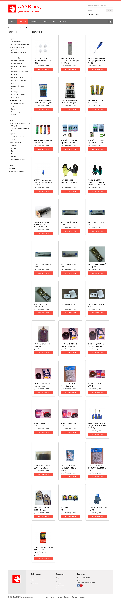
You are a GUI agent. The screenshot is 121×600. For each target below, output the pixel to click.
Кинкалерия (14, 92)
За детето (12, 134)
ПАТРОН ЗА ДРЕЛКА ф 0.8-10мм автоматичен (42, 385)
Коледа (13, 157)
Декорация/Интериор (17, 86)
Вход (109, 11)
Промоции (33, 21)
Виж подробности (43, 69)
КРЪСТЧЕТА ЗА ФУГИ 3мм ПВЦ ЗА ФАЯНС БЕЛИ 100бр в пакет (97, 468)
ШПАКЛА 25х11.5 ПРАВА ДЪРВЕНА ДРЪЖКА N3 (42, 467)
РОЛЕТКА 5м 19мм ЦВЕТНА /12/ (69, 509)
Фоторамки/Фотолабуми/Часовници (18, 68)
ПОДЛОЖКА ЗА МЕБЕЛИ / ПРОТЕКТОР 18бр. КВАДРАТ (43, 102)
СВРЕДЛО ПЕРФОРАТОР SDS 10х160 (43, 265)
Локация (44, 21)
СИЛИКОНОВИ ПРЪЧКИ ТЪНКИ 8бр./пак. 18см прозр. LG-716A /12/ (70, 60)
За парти (11, 165)
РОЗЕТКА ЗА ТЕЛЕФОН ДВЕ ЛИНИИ (96, 305)
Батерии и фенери (16, 89)
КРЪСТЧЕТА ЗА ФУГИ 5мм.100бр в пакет (68, 385)
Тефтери (13, 106)
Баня (12, 83)
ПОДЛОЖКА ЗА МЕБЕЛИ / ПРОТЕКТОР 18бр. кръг (69, 102)
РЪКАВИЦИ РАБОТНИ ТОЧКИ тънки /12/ (97, 509)
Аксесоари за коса (16, 142)
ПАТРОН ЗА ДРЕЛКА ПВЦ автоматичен (42, 345)
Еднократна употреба (17, 77)
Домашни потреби (16, 42)
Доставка (33, 578)
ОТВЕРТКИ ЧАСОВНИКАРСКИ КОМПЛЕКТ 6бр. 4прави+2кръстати (43, 550)
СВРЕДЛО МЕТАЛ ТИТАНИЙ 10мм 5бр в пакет (43, 305)
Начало (13, 21)
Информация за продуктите (38, 580)
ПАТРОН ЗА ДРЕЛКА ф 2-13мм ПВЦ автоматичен (69, 345)
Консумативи (15, 109)
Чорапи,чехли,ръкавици (18, 160)
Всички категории (61, 590)
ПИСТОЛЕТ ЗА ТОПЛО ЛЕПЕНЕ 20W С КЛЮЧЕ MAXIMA (68, 468)
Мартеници (14, 154)
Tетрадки (14, 117)
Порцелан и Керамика (17, 61)
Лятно (13, 162)
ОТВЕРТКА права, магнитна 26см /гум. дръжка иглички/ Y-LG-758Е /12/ (97, 426)
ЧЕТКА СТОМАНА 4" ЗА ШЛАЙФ (41, 425)
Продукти (23, 21)
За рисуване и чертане (18, 103)
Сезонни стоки (13, 145)
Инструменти (29, 27)
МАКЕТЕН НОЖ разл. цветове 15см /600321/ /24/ (43, 141)
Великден (14, 151)
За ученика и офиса (15, 100)
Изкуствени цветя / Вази (18, 80)
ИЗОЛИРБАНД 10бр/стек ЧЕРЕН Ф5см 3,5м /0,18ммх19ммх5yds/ (42, 224)
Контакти (63, 21)
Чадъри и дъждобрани (18, 95)
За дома (11, 39)
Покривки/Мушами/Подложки (20, 44)
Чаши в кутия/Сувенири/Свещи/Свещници (20, 125)
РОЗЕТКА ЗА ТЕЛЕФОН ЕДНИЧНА (68, 305)
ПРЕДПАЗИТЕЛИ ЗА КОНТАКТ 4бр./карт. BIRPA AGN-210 (42, 60)
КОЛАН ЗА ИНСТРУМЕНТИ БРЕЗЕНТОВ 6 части (42, 509)
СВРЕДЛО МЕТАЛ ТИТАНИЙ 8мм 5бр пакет (97, 265)
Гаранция (33, 582)
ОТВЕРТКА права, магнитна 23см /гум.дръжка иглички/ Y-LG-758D (97, 60)
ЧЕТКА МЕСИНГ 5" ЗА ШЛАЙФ (95, 385)
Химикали (14, 115)
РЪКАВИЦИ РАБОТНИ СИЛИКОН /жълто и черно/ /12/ (69, 182)
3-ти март (14, 148)
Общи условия (34, 584)
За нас (53, 21)
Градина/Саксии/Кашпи (18, 64)
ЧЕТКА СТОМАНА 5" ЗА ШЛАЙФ (68, 425)
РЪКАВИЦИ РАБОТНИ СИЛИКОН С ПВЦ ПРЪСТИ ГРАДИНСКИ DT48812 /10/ (96, 182)
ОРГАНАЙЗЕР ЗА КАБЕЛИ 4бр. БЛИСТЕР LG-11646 (96, 141)
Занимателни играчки (17, 137)
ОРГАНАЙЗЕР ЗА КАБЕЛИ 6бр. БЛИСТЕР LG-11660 (69, 141)
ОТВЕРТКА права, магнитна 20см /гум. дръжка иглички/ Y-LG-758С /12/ (43, 182)
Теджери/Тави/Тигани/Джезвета (18, 49)
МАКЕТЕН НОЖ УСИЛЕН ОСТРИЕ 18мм (95, 102)
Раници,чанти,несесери (18, 112)
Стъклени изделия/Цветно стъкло (19, 54)
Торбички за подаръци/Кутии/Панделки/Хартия (20, 130)
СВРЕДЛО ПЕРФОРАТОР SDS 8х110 (70, 223)
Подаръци (12, 120)
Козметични (15, 74)
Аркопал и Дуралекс (17, 58)
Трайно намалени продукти (17, 171)
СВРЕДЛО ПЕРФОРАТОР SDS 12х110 (70, 265)
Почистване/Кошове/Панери (19, 72)
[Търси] (106, 21)
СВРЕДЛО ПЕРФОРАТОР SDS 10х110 (97, 223)
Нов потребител (95, 14)
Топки (13, 139)
